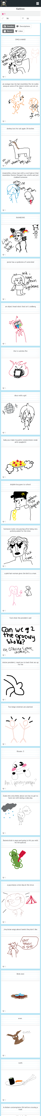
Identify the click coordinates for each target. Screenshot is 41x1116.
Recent (10, 31)
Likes (20, 31)
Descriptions (25, 26)
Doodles (10, 26)
